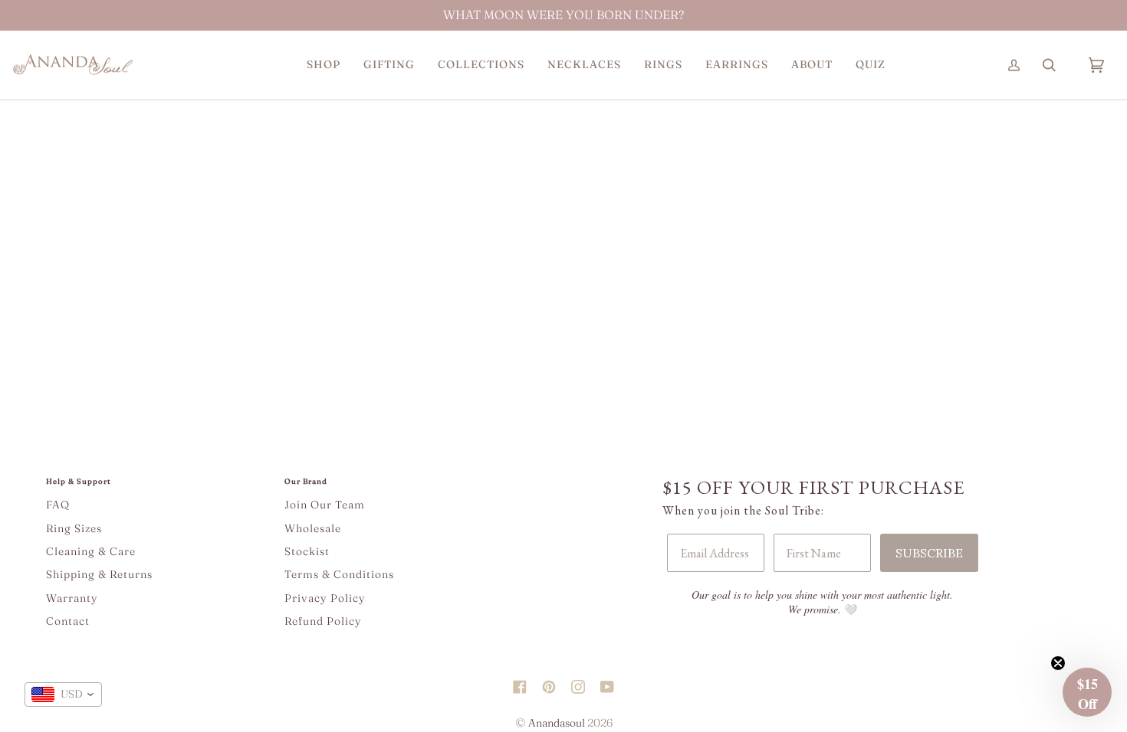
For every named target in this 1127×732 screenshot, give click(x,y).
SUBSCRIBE (929, 552)
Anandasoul (556, 723)
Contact (68, 621)
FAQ (58, 504)
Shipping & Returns (99, 574)
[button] (323, 64)
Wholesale (312, 528)
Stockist (307, 551)
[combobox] (63, 694)
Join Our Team (324, 504)
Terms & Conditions (339, 574)
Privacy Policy (325, 598)
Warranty (72, 598)
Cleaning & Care (91, 551)
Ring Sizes (74, 528)
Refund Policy (323, 621)
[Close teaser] (1058, 663)
